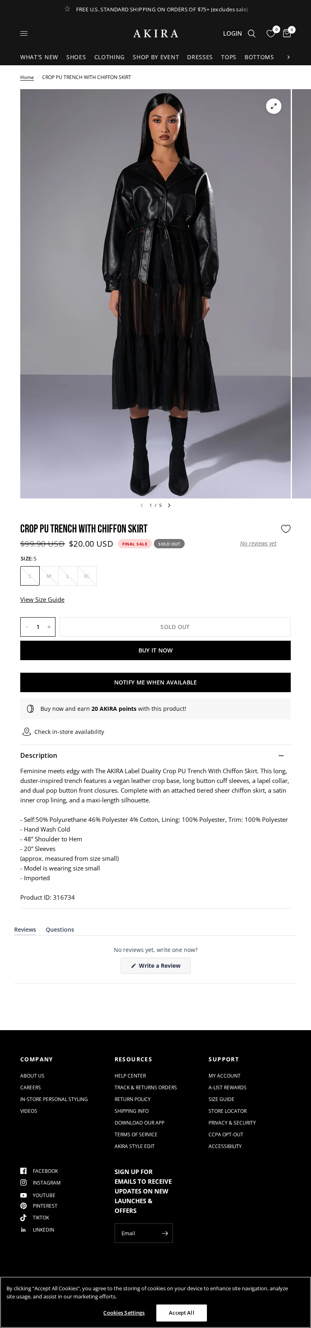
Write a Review (161, 967)
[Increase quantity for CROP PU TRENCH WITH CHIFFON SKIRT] (49, 627)
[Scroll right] (288, 57)
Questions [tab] (60, 931)
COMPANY (36, 1059)
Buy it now (155, 650)
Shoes (76, 57)
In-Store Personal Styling (54, 1099)
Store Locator (228, 1111)
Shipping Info (132, 1111)
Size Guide (221, 1099)
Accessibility (225, 1146)
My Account (225, 1075)
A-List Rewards (228, 1087)
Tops (228, 57)
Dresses (200, 57)
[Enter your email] (165, 1233)
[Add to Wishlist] (286, 529)
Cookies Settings (124, 1312)
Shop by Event (156, 57)
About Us (32, 1075)
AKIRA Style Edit (135, 1146)
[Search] (251, 33)
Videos (28, 1111)
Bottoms (259, 57)
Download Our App (139, 1122)
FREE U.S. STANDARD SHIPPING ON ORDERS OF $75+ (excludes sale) (162, 9)
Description (39, 755)
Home (27, 77)
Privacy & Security (232, 1122)
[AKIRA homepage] (155, 33)
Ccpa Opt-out (226, 1134)
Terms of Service (136, 1134)
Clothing (109, 57)
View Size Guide (42, 599)
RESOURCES (134, 1059)
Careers (30, 1087)
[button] (258, 543)
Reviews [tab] (25, 931)
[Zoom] (273, 106)
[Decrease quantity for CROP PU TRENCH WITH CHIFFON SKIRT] (27, 627)
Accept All (181, 1312)
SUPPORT (224, 1059)
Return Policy (133, 1099)
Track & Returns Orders (146, 1087)
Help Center (130, 1075)
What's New (39, 57)
